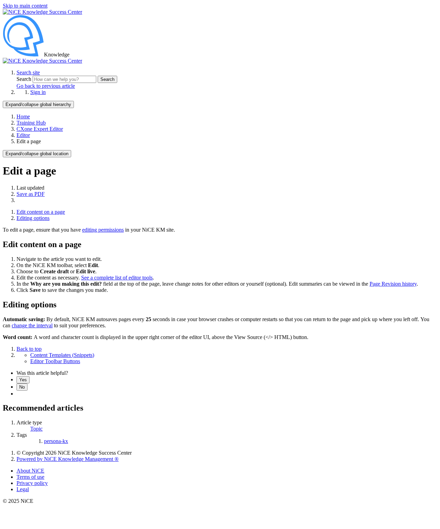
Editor (23, 135)
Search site (28, 72)
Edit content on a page (40, 212)
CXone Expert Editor (39, 129)
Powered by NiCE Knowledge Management (67, 459)
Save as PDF (30, 194)
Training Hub (31, 123)
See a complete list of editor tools (117, 278)
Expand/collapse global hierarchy (38, 104)
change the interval (32, 325)
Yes (23, 379)
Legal (22, 489)
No (22, 387)
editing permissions (103, 230)
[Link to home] (42, 61)
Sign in (38, 92)
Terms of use (30, 477)
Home (23, 116)
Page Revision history (393, 284)
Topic (36, 429)
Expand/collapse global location (37, 153)
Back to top (29, 349)
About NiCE (30, 471)
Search (24, 79)
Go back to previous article (45, 86)
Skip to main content (25, 6)
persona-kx (56, 441)
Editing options (33, 218)
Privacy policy (32, 483)
